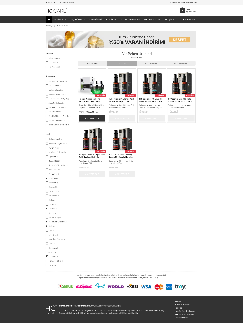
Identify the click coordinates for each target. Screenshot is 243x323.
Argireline (53, 156)
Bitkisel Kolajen (55, 217)
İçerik (48, 134)
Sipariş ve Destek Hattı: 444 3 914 (184, 2)
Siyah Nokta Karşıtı (56, 103)
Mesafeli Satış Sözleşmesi (185, 311)
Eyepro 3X (53, 235)
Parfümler (111, 19)
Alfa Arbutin (54, 178)
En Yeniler (122, 63)
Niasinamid (53, 169)
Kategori (49, 53)
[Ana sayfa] (49, 19)
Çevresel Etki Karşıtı (57, 107)
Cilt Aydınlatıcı (54, 86)
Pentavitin (53, 174)
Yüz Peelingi (54, 67)
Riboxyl (52, 204)
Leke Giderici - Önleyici (58, 99)
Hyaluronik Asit (55, 139)
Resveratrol (53, 248)
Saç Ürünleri (77, 19)
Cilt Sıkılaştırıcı (54, 112)
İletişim (168, 19)
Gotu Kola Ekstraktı (56, 239)
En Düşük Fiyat (151, 63)
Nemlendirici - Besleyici (58, 125)
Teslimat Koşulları (182, 317)
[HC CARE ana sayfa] (56, 10)
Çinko (51, 226)
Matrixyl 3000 (54, 161)
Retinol (52, 200)
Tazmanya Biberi (55, 261)
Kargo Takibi (52, 2)
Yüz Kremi (53, 62)
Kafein (51, 243)
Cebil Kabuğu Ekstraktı (58, 152)
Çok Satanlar (92, 63)
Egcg (51, 230)
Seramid (52, 252)
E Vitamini (53, 191)
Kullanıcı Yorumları (130, 19)
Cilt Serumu (54, 58)
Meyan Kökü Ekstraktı (57, 165)
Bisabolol (53, 183)
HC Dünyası (59, 19)
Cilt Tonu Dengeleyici (57, 81)
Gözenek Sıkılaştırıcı (57, 94)
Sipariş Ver (190, 19)
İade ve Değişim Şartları (184, 314)
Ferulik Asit (53, 196)
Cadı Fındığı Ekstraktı (57, 222)
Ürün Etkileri (51, 76)
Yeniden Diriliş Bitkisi (57, 143)
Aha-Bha (52, 209)
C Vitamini (53, 148)
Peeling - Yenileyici (56, 120)
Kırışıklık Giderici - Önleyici (59, 116)
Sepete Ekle (93, 118)
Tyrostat (52, 265)
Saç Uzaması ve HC (152, 19)
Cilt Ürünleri (95, 19)
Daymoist (53, 187)
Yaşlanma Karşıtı (55, 90)
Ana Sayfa (49, 26)
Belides (52, 213)
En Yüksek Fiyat (180, 63)
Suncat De (53, 256)
